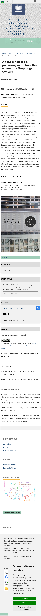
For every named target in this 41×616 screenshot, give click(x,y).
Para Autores (7, 447)
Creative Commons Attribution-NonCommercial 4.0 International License (19, 346)
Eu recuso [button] (24, 603)
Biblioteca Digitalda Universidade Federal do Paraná (18, 27)
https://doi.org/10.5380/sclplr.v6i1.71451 (19, 89)
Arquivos (12, 54)
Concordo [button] (24, 598)
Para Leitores (7, 444)
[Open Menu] (2, 43)
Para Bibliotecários (9, 451)
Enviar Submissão (12, 512)
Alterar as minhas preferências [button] (24, 608)
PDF (5, 257)
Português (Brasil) (9, 468)
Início (4, 54)
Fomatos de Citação (11, 293)
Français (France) (9, 465)
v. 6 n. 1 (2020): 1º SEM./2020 (27, 54)
